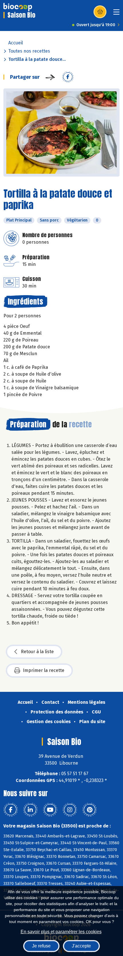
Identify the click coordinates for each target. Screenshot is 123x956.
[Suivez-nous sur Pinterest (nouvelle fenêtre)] (89, 810)
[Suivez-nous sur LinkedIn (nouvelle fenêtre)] (30, 810)
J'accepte (81, 945)
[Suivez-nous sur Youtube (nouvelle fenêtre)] (50, 810)
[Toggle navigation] (116, 13)
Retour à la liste (37, 651)
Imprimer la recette (43, 670)
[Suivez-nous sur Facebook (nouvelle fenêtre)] (10, 810)
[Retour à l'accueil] (17, 7)
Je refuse (41, 945)
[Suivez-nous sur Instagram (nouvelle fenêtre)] (70, 810)
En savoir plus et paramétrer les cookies (61, 931)
